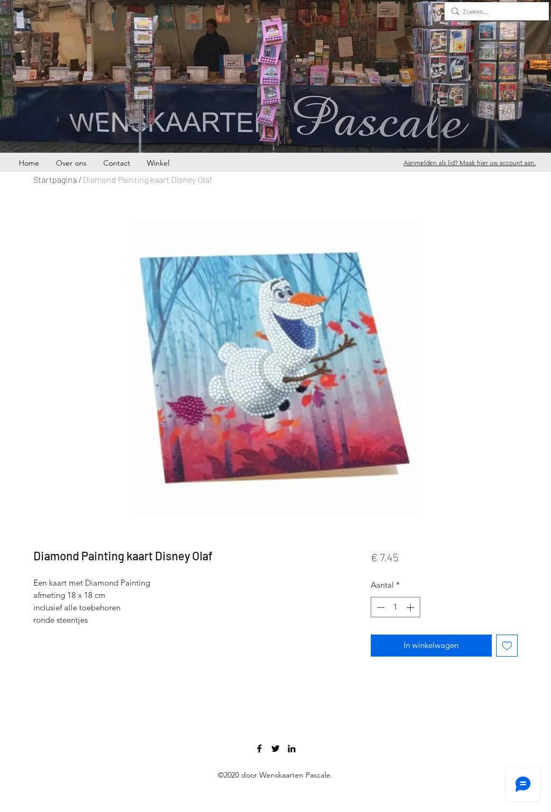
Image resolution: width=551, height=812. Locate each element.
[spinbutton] (395, 607)
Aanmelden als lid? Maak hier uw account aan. (470, 163)
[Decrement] (379, 607)
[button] (533, 67)
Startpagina (55, 179)
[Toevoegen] (507, 646)
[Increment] (411, 607)
